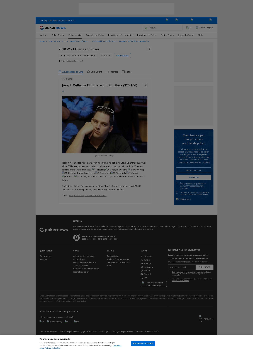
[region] (126, 343)
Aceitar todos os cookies (143, 343)
